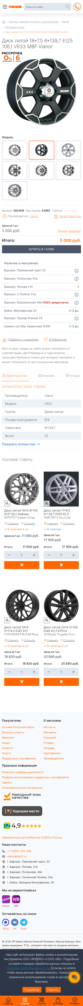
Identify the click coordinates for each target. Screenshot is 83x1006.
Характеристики (70, 216)
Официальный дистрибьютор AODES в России (32, 837)
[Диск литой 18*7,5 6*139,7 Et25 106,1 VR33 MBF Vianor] (41, 91)
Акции (6, 742)
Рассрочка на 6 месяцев (12, 62)
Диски (65, 21)
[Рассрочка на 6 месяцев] (12, 62)
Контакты (50, 727)
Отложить (29, 523)
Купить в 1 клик (41, 249)
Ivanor (6, 905)
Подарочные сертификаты (19, 758)
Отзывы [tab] (75, 375)
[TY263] (14, 150)
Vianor (34, 216)
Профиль (75, 1003)
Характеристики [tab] (16, 375)
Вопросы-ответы (13, 732)
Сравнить (13, 523)
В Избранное (57, 339)
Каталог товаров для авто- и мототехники (33, 21)
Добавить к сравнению (23, 339)
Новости (7, 748)
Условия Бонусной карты (18, 727)
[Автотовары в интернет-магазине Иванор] (15, 6)
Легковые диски (14, 27)
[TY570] (68, 150)
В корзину (21, 565)
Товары (25, 1001)
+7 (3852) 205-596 (19, 851)
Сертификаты (52, 753)
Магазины (50, 732)
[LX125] (14, 191)
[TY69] (68, 170)
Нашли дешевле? (69, 230)
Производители (54, 758)
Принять (53, 990)
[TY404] (14, 170)
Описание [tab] (48, 375)
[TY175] (41, 170)
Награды (49, 748)
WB (16, 905)
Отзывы (49, 742)
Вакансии (8, 737)
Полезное (50, 737)
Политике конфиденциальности (28, 968)
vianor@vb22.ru (17, 856)
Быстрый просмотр (7, 503)
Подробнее (31, 990)
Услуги (6, 753)
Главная (4, 22)
